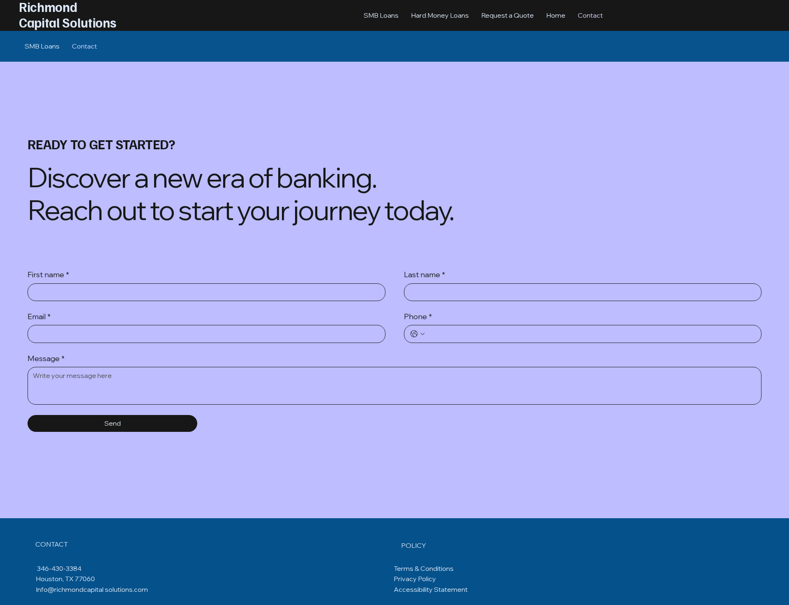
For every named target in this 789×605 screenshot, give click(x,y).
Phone (418, 316)
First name (48, 274)
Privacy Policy (415, 579)
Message (46, 358)
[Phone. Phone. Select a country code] (417, 334)
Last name (424, 274)
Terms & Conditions (424, 568)
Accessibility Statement (431, 589)
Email (39, 316)
